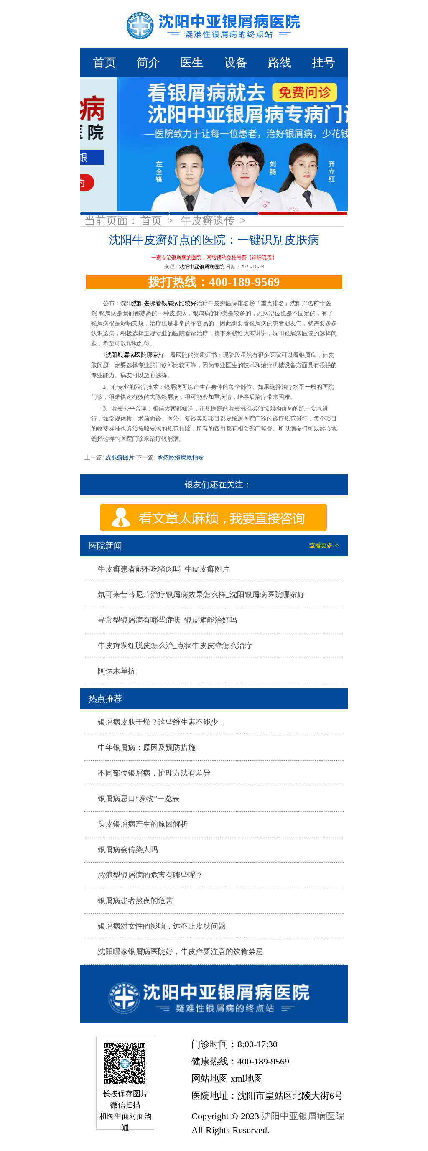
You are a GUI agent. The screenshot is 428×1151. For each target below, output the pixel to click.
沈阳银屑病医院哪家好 (135, 355)
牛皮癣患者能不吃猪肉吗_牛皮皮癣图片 (163, 569)
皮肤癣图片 (120, 457)
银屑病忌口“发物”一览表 (139, 798)
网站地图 (209, 1078)
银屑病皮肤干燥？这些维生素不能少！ (162, 722)
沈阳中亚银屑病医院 (201, 267)
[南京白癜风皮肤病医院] (214, 24)
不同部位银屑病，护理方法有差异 (154, 773)
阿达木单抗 (116, 671)
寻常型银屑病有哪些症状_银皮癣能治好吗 (167, 620)
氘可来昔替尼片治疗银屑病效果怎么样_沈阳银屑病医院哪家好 (201, 594)
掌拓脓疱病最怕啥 (179, 457)
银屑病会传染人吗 (128, 849)
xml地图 (247, 1078)
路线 (279, 62)
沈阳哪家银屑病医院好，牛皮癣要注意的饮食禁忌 (180, 951)
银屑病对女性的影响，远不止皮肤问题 (162, 926)
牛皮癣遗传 (209, 220)
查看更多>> (324, 545)
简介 (148, 62)
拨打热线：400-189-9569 (214, 281)
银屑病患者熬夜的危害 (135, 900)
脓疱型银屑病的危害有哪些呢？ (150, 875)
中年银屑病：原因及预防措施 (147, 747)
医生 (192, 62)
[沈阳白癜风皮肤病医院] (214, 994)
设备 (235, 62)
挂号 (323, 62)
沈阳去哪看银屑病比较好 (164, 303)
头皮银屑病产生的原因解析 (143, 824)
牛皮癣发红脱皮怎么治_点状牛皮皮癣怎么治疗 (175, 645)
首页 (104, 62)
